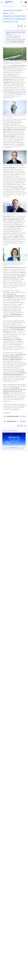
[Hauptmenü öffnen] (2, 2)
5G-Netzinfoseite (13, 447)
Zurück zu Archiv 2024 (8, 6)
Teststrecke (23, 272)
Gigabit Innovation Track (16, 92)
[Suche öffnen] (21, 2)
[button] (19, 26)
